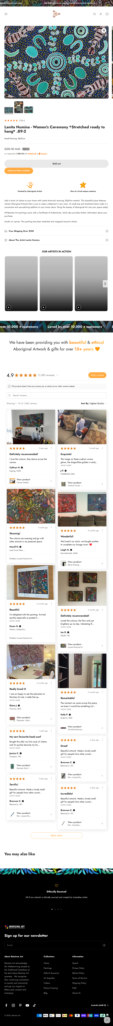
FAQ (74, 988)
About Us (76, 993)
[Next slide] (105, 283)
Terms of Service (79, 978)
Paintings (48, 968)
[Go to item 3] (28, 110)
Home (46, 963)
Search (75, 963)
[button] (57, 375)
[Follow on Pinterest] (20, 1005)
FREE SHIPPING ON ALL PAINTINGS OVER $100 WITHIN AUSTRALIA (56, 3)
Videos (47, 983)
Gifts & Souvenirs (51, 973)
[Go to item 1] (8, 110)
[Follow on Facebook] (6, 1005)
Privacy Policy (78, 968)
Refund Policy (78, 973)
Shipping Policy (79, 983)
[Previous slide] (7, 283)
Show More (66, 465)
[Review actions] (51, 448)
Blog (46, 993)
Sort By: (85, 403)
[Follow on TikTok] (34, 1005)
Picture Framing (51, 988)
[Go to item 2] (18, 107)
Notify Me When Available (19, 170)
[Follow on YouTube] (27, 1005)
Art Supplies (49, 978)
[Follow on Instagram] (13, 1005)
